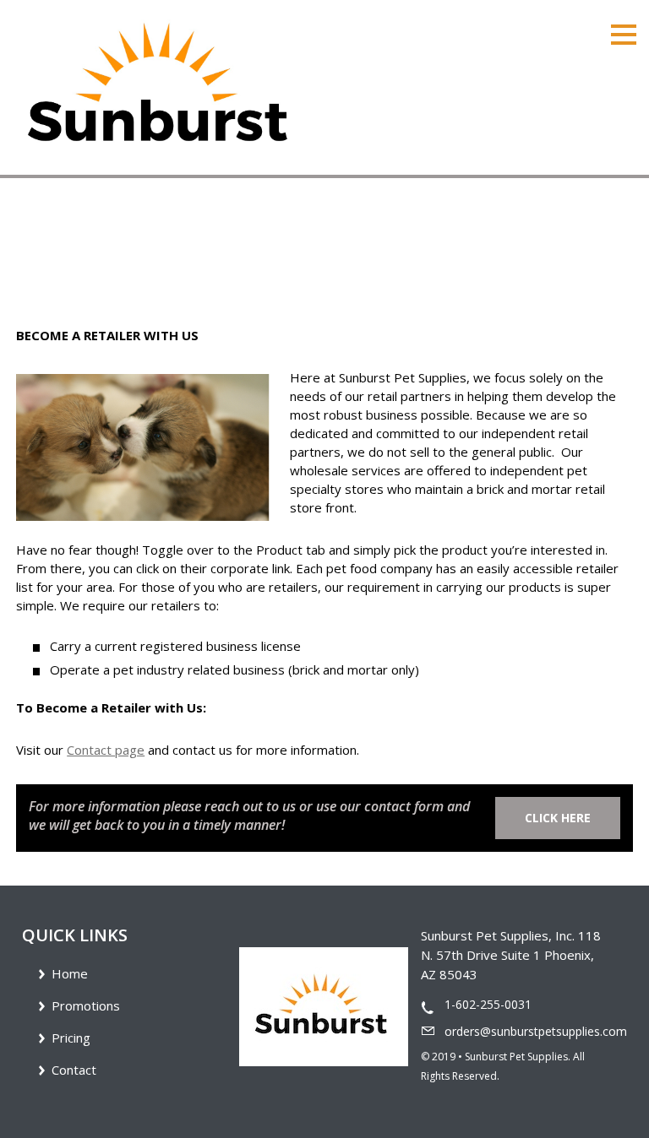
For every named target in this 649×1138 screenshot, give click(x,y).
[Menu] (623, 33)
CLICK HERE (558, 818)
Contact (74, 1069)
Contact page (106, 749)
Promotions (86, 1005)
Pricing (71, 1037)
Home (33, 257)
